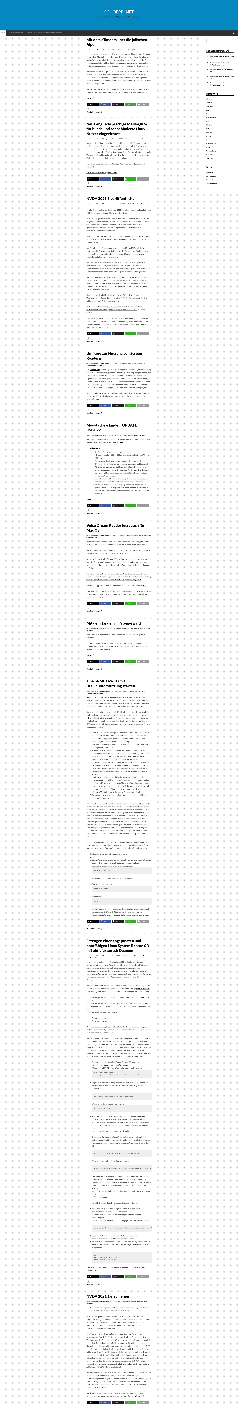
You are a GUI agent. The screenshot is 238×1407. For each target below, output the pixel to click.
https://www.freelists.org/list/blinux (101, 172)
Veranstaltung (211, 151)
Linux (129, 139)
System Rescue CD (141, 988)
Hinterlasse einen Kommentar (140, 50)
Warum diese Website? (15, 33)
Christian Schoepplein (102, 139)
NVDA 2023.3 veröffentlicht (110, 198)
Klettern (209, 125)
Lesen (94, 112)
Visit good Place (138, 60)
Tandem (125, 50)
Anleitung (138, 691)
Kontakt (28, 33)
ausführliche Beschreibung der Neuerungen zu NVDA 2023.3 (111, 309)
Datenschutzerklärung (53, 33)
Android (209, 102)
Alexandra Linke (101, 50)
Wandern (136, 628)
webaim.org (95, 369)
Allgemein (133, 363)
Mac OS (141, 535)
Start (3, 33)
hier (121, 442)
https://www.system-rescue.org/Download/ (110, 1065)
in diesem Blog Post (124, 577)
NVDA (132, 204)
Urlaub (130, 50)
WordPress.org (211, 183)
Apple (134, 535)
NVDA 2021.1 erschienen (107, 1296)
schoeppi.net (119, 11)
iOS (137, 535)
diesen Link (111, 306)
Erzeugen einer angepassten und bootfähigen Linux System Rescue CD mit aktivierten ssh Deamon (117, 946)
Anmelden (209, 172)
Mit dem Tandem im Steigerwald (113, 623)
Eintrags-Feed (211, 176)
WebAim (97, 393)
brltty (88, 718)
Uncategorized (141, 363)
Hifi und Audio (211, 117)
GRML (89, 697)
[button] (93, 104)
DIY (207, 114)
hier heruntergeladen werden (132, 997)
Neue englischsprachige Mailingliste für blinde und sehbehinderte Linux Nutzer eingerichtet (116, 129)
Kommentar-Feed (212, 180)
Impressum (38, 33)
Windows (137, 204)
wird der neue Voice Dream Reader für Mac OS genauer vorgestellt (113, 579)
